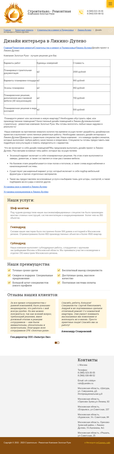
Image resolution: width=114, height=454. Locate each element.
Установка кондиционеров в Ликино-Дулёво (26, 192)
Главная (7, 30)
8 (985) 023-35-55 (95, 11)
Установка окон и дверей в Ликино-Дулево (25, 186)
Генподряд (18, 227)
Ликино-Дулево (84, 30)
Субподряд (18, 243)
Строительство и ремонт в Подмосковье (55, 30)
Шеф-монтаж (19, 208)
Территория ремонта (24, 30)
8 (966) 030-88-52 (95, 13)
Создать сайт (104, 443)
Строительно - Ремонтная (49, 11)
